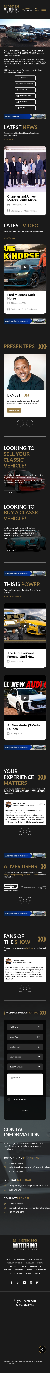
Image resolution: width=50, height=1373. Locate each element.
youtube (12, 1266)
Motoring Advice (36, 1259)
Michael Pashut (15, 1203)
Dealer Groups (19, 1259)
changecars (41, 1270)
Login (28, 1273)
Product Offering (14, 1263)
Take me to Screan (25, 431)
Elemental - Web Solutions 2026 (21, 1361)
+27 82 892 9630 (16, 1171)
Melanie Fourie (15, 1163)
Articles (7, 1270)
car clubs (30, 1263)
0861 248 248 (14, 1189)
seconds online (16, 1273)
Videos (29, 1270)
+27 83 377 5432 (16, 1212)
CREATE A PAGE (36, 1266)
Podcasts (19, 1270)
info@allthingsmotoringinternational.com (28, 1185)
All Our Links (38, 1361)
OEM (8, 1259)
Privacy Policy (10, 1363)
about (37, 1273)
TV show (23, 1266)
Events (40, 1263)
